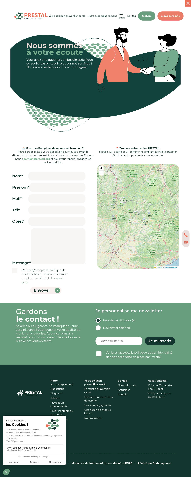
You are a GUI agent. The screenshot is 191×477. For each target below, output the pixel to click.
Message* (21, 263)
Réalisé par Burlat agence (154, 463)
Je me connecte (170, 15)
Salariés (54, 398)
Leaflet (159, 267)
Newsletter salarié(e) (117, 328)
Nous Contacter (158, 380)
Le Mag (131, 15)
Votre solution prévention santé (67, 15)
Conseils (123, 394)
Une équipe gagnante (97, 405)
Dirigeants (56, 393)
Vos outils (122, 16)
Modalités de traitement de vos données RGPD (102, 463)
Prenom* (20, 187)
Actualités (124, 390)
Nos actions (57, 388)
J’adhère (147, 15)
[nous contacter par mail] (186, 242)
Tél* (16, 210)
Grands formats (127, 385)
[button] (130, 212)
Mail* (17, 198)
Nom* (17, 176)
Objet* (18, 221)
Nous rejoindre (93, 418)
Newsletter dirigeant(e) (119, 320)
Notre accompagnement (102, 15)
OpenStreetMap (171, 267)
